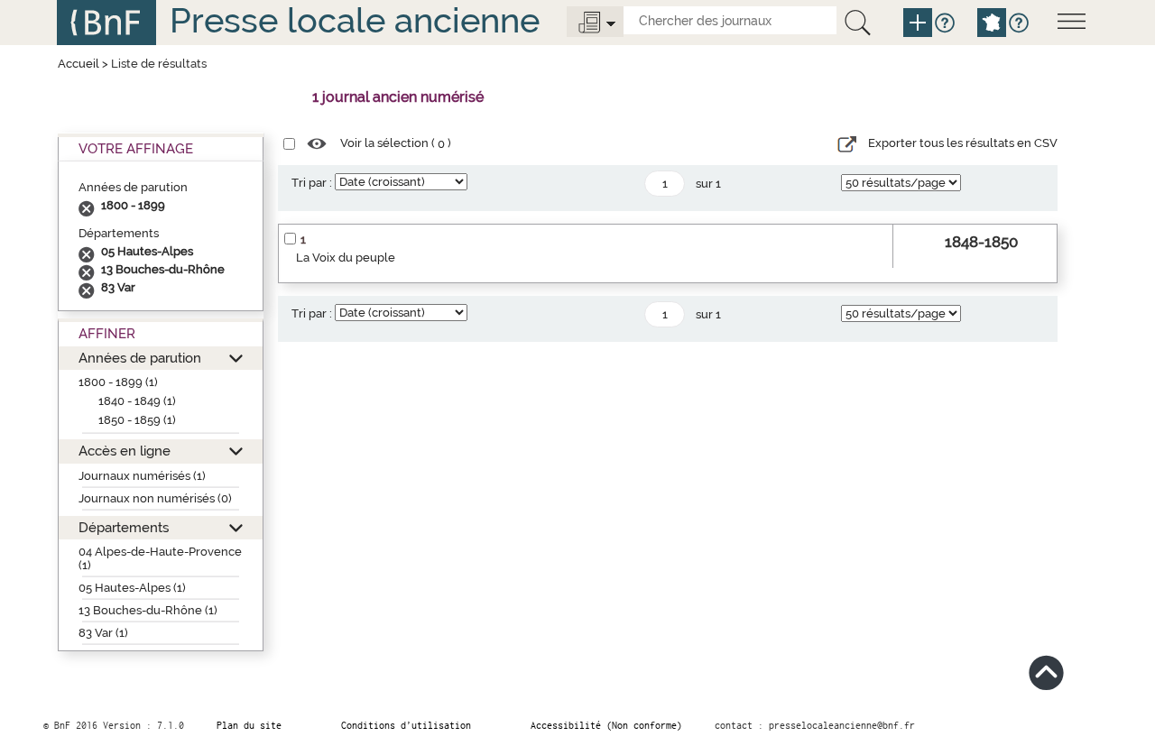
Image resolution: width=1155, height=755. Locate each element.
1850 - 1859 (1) (137, 420)
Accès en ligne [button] (125, 450)
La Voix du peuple (345, 257)
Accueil (78, 63)
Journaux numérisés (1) (142, 476)
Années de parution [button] (140, 357)
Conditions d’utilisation (406, 725)
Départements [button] (124, 527)
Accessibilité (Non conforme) (606, 725)
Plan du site (249, 725)
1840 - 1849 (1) (137, 401)
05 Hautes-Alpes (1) (132, 587)
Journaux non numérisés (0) (155, 498)
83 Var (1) (103, 633)
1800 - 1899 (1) (118, 382)
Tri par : (311, 182)
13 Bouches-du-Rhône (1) (148, 610)
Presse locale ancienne (355, 20)
